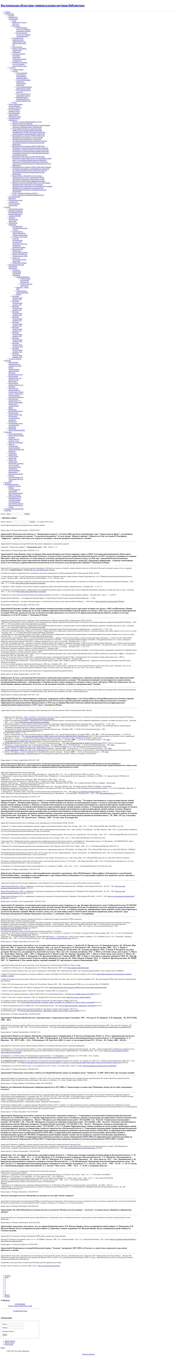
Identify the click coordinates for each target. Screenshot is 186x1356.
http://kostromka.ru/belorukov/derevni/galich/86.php (20, 731)
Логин (4, 1324)
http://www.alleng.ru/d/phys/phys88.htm (123, 1239)
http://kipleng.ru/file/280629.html (78, 968)
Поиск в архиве (6, 522)
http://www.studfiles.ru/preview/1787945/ (81, 994)
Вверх (3, 1348)
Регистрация (9, 1344)
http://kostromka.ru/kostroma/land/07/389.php (110, 601)
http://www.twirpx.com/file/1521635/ (116, 1051)
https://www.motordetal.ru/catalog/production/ (87, 791)
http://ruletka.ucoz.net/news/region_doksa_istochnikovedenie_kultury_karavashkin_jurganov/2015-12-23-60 (34, 1057)
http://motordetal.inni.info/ (108, 793)
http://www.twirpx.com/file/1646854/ (78, 997)
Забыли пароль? (10, 1341)
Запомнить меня (7, 1331)
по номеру (41, 522)
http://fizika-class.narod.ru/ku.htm (11, 1241)
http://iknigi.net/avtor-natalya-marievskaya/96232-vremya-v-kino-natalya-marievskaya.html (78, 987)
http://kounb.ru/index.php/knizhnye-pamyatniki (30, 583)
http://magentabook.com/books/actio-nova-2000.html (100, 1066)
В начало (8, 1275)
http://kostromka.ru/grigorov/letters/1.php (58, 938)
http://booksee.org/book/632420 (11, 1052)
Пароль (4, 1327)
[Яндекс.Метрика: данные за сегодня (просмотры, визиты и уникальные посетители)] (88, 1354)
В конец (7, 1296)
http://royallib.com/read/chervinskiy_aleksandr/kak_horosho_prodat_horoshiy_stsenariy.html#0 (50, 1011)
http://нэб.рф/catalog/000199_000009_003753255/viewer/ (84, 743)
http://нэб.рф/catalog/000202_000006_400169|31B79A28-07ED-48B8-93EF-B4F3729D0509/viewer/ (57, 736)
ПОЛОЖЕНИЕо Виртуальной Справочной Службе (20, 1305)
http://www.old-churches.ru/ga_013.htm (42, 570)
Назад (7, 1277)
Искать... (4, 514)
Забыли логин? (10, 1343)
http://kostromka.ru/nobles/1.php (21, 935)
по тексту (50, 522)
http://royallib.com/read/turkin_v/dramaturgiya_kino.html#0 (77, 1005)
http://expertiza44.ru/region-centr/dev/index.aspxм (80, 1148)
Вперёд (7, 1295)
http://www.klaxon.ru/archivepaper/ (49, 1266)
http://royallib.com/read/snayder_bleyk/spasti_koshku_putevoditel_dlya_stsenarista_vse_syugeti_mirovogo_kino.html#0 (57, 1002)
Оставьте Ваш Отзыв (20, 1311)
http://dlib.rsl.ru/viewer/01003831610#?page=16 (15, 928)
